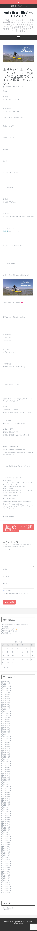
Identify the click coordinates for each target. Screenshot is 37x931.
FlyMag (31, 922)
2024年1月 (6, 734)
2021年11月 (7, 788)
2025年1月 (6, 709)
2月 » (7, 667)
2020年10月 (7, 815)
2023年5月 (6, 751)
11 (17, 652)
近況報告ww (20, 5)
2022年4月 (6, 778)
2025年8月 (6, 694)
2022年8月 (6, 769)
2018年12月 (7, 861)
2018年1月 (6, 884)
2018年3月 (6, 880)
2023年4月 (6, 753)
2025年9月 (6, 692)
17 (13, 655)
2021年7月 (6, 796)
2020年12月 (7, 811)
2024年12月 (7, 711)
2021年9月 (6, 792)
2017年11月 (7, 888)
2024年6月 (6, 724)
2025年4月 (6, 703)
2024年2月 (6, 732)
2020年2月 (6, 832)
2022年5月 (6, 776)
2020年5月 (6, 826)
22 (3, 659)
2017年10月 (7, 890)
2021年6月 (6, 799)
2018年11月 (7, 863)
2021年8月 (6, 794)
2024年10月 (7, 715)
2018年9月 (6, 867)
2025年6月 (6, 698)
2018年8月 (6, 870)
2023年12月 (7, 736)
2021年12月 (7, 786)
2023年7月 (6, 746)
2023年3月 (6, 755)
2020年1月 (6, 834)
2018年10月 (7, 865)
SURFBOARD (7, 910)
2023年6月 (6, 749)
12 (22, 652)
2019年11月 (7, 838)
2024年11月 (7, 713)
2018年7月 (6, 872)
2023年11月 (7, 738)
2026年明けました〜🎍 (10, 629)
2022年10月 (7, 765)
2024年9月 (6, 717)
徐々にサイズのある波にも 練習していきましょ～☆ (10, 528)
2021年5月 (6, 801)
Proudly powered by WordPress (13, 922)
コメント (6, 549)
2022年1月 (6, 784)
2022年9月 (6, 767)
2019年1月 (6, 859)
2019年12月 (7, 836)
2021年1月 (6, 809)
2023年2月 (6, 757)
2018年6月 (6, 874)
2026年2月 (6, 682)
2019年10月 (7, 840)
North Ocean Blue (19, 87)
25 (17, 659)
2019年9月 (6, 842)
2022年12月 (7, 761)
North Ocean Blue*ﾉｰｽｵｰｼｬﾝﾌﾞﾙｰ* (19, 14)
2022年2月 (6, 782)
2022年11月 (7, 763)
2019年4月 (6, 853)
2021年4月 (6, 803)
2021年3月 (6, 805)
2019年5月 (6, 851)
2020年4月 (6, 828)
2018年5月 (6, 876)
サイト (5, 583)
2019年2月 (6, 857)
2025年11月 (7, 688)
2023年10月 (7, 740)
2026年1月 (6, 684)
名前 (5, 569)
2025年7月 (6, 696)
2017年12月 (7, 886)
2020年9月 (6, 817)
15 (3, 655)
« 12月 (3, 667)
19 (22, 655)
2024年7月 (6, 721)
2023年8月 (6, 744)
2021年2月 (6, 807)
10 (13, 652)
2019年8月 (6, 844)
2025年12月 (7, 686)
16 (8, 655)
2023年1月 (6, 759)
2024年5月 (6, 726)
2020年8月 (6, 819)
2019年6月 (6, 849)
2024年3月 (6, 730)
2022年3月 (6, 780)
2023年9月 (6, 742)
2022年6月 (6, 774)
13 (27, 652)
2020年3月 (6, 830)
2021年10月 (7, 790)
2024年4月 (6, 728)
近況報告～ (6, 627)
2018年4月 (6, 878)
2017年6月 (6, 892)
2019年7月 (6, 847)
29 (3, 663)
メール (6, 576)
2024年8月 (6, 719)
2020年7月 (6, 822)
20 (27, 655)
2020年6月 (6, 824)
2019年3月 (6, 855)
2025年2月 (6, 707)
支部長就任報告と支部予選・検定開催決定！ (17, 625)
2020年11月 (7, 813)
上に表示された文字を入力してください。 (16, 593)
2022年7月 (6, 771)
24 (13, 659)
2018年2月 (6, 882)
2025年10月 (7, 690)
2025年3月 (6, 705)
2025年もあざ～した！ (10, 631)
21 (32, 655)
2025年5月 (6, 701)
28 (32, 659)
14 (32, 652)
